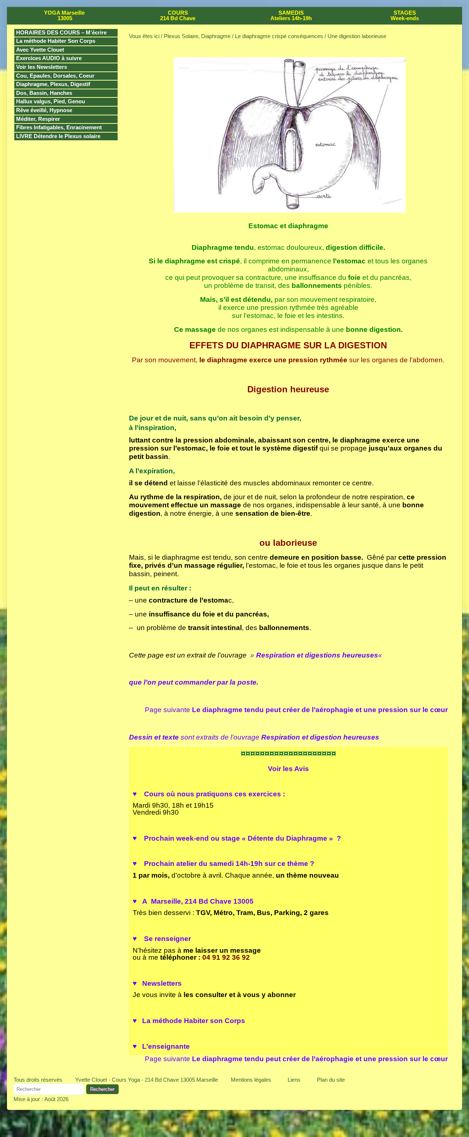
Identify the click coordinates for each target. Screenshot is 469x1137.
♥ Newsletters (157, 983)
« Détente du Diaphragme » (288, 838)
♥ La (189, 1021)
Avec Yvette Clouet (40, 50)
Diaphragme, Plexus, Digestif (53, 84)
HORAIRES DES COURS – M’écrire (61, 33)
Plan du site (331, 1080)
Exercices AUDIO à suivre (49, 58)
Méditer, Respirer (38, 119)
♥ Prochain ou (187, 838)
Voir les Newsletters (41, 67)
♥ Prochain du (223, 863)
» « (316, 655)
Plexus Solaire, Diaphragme (197, 36)
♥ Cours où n (209, 794)
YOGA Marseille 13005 (64, 15)
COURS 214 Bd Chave (177, 15)
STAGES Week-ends (405, 15)
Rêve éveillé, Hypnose (44, 110)
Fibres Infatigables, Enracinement (59, 127)
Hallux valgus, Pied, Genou (50, 101)
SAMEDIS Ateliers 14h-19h (291, 15)
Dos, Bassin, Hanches (44, 93)
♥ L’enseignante (161, 1046)
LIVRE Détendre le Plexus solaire (58, 136)
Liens (294, 1080)
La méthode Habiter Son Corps (55, 41)
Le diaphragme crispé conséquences (279, 36)
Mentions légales (251, 1080)
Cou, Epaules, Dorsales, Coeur (55, 76)
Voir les (288, 769)
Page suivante (296, 710)
